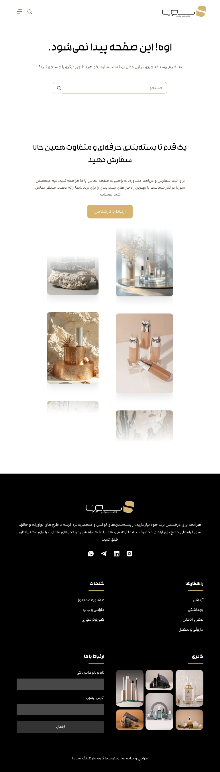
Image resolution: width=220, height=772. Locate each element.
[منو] (19, 11)
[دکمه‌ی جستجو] (58, 87)
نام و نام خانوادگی (89, 673)
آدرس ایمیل (94, 698)
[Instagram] (129, 553)
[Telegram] (104, 553)
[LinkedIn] (116, 553)
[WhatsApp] (91, 553)
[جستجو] (30, 11)
